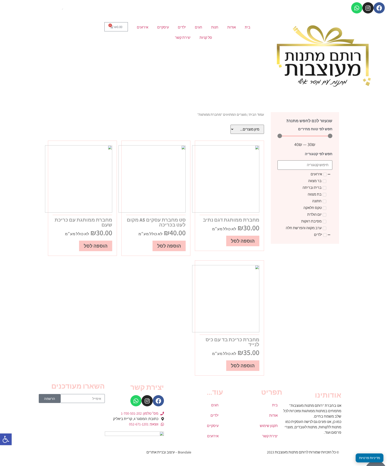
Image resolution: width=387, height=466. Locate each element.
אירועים (142, 27)
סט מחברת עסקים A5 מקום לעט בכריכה (156, 222)
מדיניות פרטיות (369, 458)
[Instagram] (368, 7)
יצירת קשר (183, 37)
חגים (198, 27)
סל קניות (206, 37)
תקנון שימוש (269, 425)
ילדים (182, 27)
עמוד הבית (256, 114)
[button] (6, 439)
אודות (231, 27)
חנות (214, 27)
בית (247, 27)
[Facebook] (379, 7)
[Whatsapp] (356, 7)
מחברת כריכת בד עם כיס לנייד (232, 342)
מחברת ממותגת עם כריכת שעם (83, 222)
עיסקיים (163, 27)
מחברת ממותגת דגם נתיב (231, 220)
